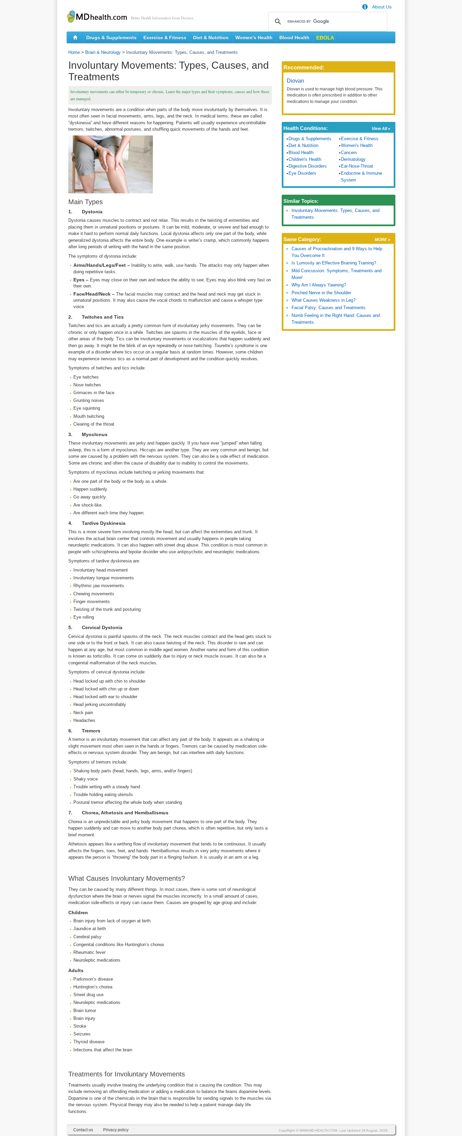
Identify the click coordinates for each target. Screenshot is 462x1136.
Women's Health (254, 37)
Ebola (325, 38)
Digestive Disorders (307, 166)
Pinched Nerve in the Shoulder (321, 292)
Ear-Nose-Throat (357, 166)
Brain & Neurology (103, 52)
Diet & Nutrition (211, 37)
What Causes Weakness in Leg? (323, 300)
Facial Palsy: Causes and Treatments (329, 307)
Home (74, 52)
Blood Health (294, 37)
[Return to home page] (75, 37)
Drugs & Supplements (111, 37)
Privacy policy (116, 1130)
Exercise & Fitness (164, 37)
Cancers (349, 152)
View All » (381, 128)
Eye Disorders (302, 173)
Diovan (295, 81)
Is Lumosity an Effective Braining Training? (334, 262)
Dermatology (353, 159)
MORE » (382, 239)
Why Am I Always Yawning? (319, 284)
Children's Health (304, 159)
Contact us (83, 1130)
